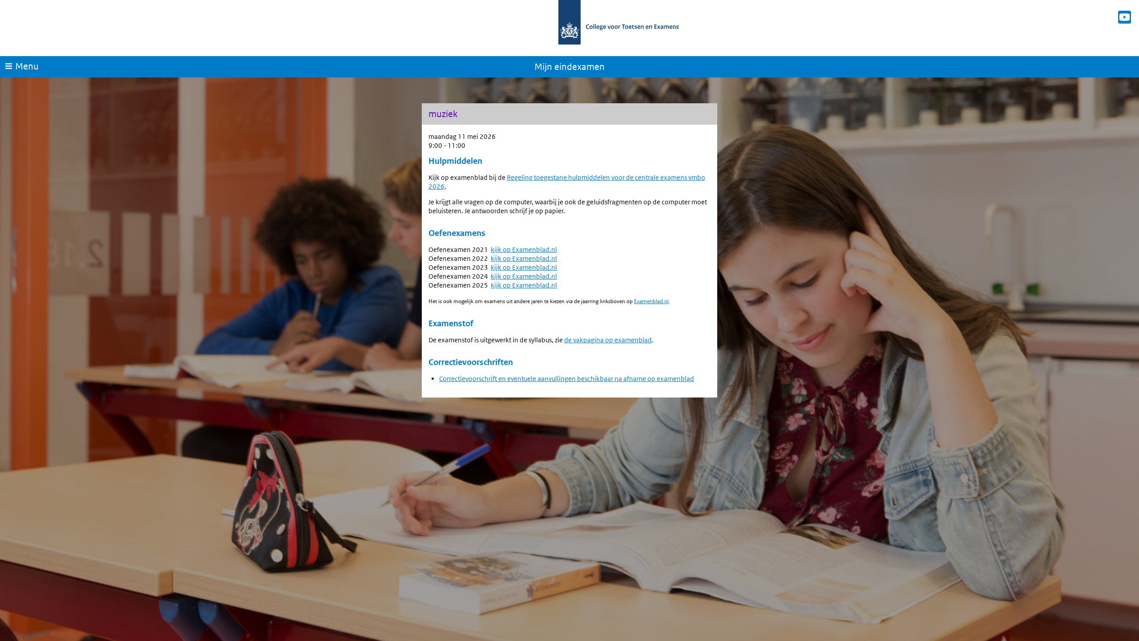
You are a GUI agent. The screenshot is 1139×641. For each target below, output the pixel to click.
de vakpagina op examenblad (608, 340)
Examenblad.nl (651, 301)
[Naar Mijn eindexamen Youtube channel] (1124, 17)
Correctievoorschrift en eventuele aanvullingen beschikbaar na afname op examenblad (566, 378)
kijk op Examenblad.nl (524, 249)
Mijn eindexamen (569, 66)
